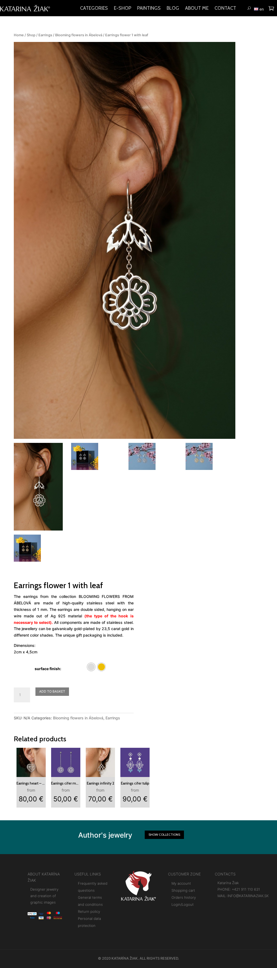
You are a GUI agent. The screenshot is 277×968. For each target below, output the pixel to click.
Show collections (164, 834)
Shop (31, 35)
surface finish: (48, 668)
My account (181, 883)
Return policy (89, 911)
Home (19, 35)
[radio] (91, 667)
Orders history (184, 897)
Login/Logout (183, 904)
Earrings (45, 35)
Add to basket (52, 691)
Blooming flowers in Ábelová (78, 35)
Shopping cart (183, 890)
